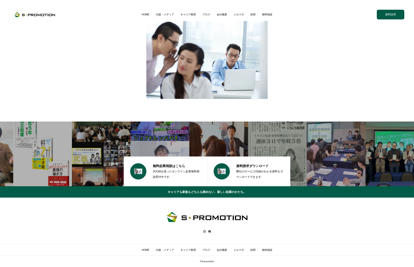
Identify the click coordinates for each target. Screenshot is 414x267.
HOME (145, 14)
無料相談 (267, 14)
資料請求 (390, 14)
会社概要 (222, 14)
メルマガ (239, 14)
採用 (253, 14)
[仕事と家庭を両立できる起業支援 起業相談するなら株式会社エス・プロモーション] (35, 14)
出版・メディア (165, 14)
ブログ (206, 14)
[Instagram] (204, 231)
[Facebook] (209, 231)
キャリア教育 (188, 14)
